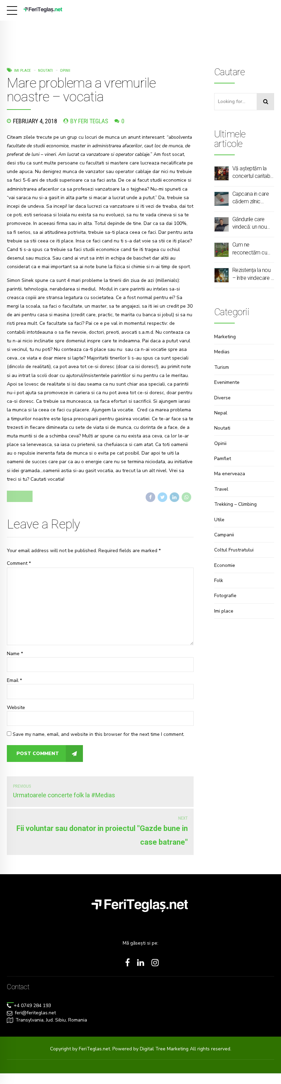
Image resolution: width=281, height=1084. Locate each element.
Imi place (22, 70)
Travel (221, 489)
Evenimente (227, 382)
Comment (19, 563)
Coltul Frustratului (234, 550)
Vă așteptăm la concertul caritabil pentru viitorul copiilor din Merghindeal (252, 172)
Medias (222, 352)
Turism (221, 367)
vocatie (19, 496)
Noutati (45, 70)
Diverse (222, 398)
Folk (218, 580)
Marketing (225, 336)
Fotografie (225, 595)
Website (16, 707)
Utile (219, 519)
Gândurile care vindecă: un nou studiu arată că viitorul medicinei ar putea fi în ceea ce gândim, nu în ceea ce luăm (252, 223)
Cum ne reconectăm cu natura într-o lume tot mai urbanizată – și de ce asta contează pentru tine (252, 248)
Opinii (65, 70)
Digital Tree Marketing (165, 1049)
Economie (224, 565)
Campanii (224, 535)
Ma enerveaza (229, 473)
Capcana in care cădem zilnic (250, 198)
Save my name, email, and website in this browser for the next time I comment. (98, 734)
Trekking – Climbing (235, 504)
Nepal (220, 413)
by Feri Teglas (89, 121)
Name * (15, 653)
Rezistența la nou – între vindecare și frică (253, 274)
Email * (14, 680)
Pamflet (222, 458)
